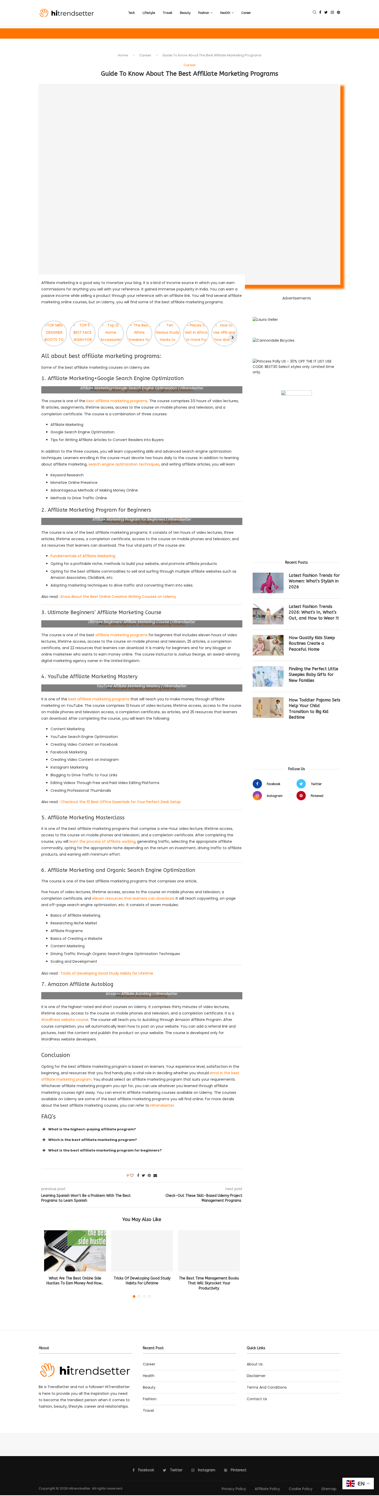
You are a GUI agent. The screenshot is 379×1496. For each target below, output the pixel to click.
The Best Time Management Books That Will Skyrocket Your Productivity (209, 1283)
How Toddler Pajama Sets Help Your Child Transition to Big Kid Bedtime (314, 709)
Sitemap (328, 1488)
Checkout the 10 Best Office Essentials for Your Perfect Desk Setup (121, 801)
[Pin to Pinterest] (149, 1175)
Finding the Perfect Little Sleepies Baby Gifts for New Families (313, 674)
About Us (255, 1364)
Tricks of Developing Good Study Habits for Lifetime (107, 973)
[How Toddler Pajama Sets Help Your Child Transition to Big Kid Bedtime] (268, 707)
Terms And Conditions (267, 1387)
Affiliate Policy (267, 1488)
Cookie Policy (300, 1488)
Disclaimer (256, 1375)
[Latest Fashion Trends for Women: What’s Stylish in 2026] (268, 583)
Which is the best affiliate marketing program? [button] (92, 1139)
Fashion (203, 13)
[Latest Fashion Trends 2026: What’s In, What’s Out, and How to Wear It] (268, 614)
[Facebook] (320, 13)
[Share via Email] (155, 1175)
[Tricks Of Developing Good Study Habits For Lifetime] (142, 1250)
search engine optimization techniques (123, 464)
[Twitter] (326, 13)
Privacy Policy (234, 1488)
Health (225, 13)
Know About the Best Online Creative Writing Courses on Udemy (118, 596)
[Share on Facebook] (138, 1175)
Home (123, 55)
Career (246, 13)
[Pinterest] (338, 13)
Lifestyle (149, 13)
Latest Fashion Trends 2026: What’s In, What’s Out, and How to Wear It (314, 612)
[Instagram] (332, 13)
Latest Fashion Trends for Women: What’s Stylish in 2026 (314, 581)
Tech (131, 13)
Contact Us (257, 1399)
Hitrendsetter (162, 1105)
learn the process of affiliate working (102, 841)
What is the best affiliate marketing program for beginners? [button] (105, 1150)
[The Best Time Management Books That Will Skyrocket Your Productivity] (209, 1250)
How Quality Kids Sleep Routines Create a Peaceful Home (312, 643)
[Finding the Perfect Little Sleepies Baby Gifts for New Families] (268, 676)
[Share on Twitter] (143, 1175)
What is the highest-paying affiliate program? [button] (92, 1129)
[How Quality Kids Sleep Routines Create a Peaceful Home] (268, 645)
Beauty (185, 13)
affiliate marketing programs (121, 635)
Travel (167, 13)
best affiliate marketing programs (116, 400)
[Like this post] (132, 1175)
